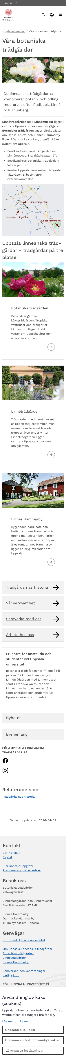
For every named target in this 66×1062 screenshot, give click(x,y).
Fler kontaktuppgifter (18, 866)
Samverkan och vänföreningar (24, 971)
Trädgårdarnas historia (27, 587)
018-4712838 (11, 852)
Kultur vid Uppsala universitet (24, 940)
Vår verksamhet (20, 603)
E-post (7, 857)
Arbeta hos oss (20, 634)
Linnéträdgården (25, 411)
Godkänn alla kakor (20, 1030)
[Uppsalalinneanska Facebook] (5, 760)
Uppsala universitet (12, 31)
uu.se (9, 2)
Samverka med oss (23, 619)
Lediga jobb (11, 975)
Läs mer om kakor (15, 1021)
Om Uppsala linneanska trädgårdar (27, 949)
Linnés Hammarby (26, 519)
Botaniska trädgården (29, 308)
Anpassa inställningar (27, 1050)
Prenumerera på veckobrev (22, 870)
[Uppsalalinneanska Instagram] (5, 770)
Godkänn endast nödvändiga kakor (32, 1040)
